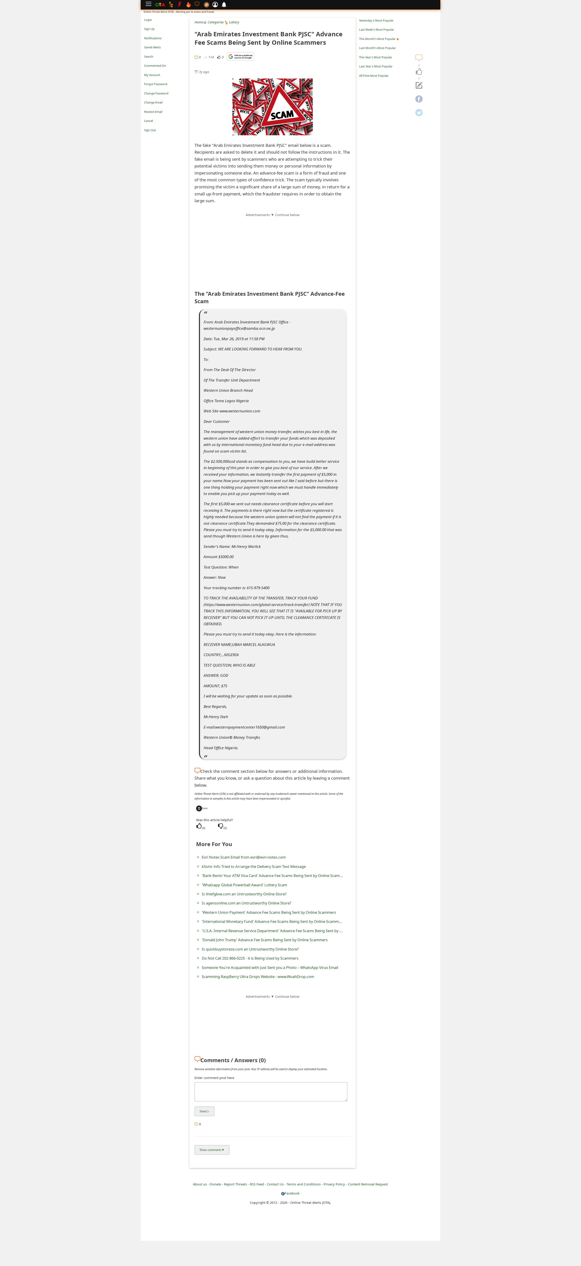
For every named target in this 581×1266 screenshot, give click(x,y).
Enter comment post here (214, 1077)
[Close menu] (146, 136)
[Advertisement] (273, 249)
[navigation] (419, 71)
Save (204, 808)
